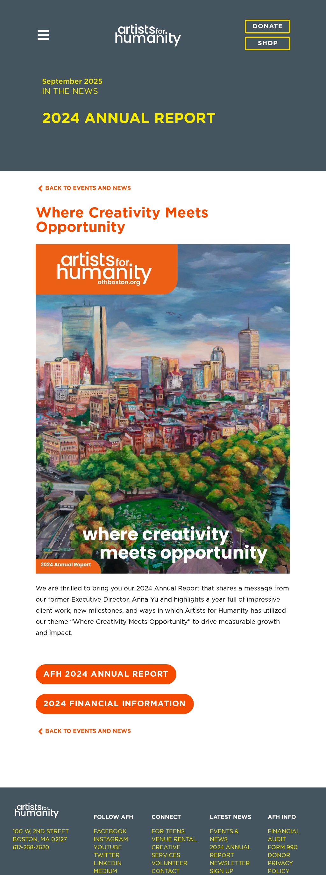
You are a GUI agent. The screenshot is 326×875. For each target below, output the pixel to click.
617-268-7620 (31, 847)
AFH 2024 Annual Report (106, 674)
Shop (268, 43)
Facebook (110, 832)
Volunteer (170, 863)
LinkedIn (108, 863)
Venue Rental (174, 840)
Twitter (107, 855)
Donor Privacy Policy (280, 863)
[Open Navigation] (43, 33)
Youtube (108, 847)
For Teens (168, 832)
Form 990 (283, 847)
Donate (267, 26)
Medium (105, 871)
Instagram (111, 840)
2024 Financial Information (114, 704)
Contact (166, 871)
